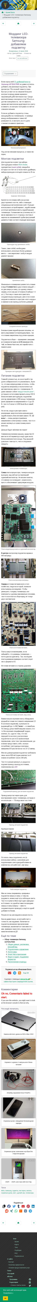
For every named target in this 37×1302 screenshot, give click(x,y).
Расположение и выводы (17, 962)
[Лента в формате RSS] (19, 973)
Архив (17, 1241)
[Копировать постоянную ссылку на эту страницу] (4, 1206)
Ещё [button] (25, 973)
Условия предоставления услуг (19, 1268)
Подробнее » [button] (8, 1293)
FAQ (16, 1253)
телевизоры (30, 1193)
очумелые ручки (6, 1193)
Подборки (18, 1250)
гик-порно (22, 1190)
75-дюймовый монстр (22, 82)
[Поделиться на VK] (25, 1211)
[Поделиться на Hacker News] (20, 1211)
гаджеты (15, 1190)
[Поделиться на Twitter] (14, 1206)
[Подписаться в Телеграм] (14, 973)
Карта (17, 1244)
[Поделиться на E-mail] (23, 1206)
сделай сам (21, 1193)
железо (29, 1190)
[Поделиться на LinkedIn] (33, 1206)
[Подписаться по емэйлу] (9, 973)
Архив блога (10, 12)
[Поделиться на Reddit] (6, 1211)
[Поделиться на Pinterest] (28, 1206)
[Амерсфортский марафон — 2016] (33, 24)
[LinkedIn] (30, 1282)
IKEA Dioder (22, 165)
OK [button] (5, 1298)
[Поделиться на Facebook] (9, 1206)
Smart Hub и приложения (17, 954)
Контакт (11, 1262)
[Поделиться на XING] (11, 1211)
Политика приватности (16, 1265)
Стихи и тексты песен (18, 1285)
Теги (16, 1247)
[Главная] (5, 5)
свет (14, 1193)
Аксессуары (12, 952)
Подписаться (19, 1256)
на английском (22, 58)
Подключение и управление (18, 949)
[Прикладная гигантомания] (3, 24)
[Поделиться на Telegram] (30, 1211)
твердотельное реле (25, 392)
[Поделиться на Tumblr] (19, 1206)
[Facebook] (30, 1279)
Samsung (8, 1190)
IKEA (3, 1190)
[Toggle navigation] (33, 5)
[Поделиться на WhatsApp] (16, 1211)
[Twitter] (30, 1286)
